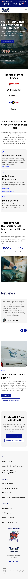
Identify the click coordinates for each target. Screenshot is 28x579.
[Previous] (21, 330)
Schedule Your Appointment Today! (14, 5)
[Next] (25, 330)
